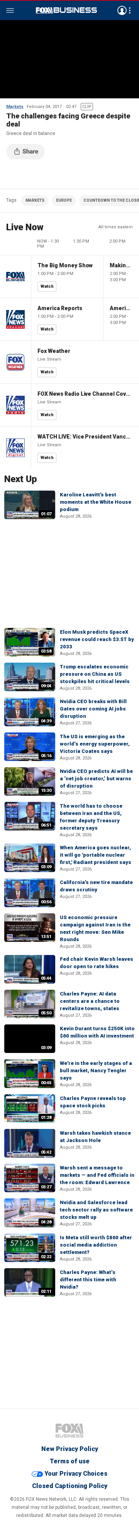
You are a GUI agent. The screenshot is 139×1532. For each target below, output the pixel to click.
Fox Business (66, 10)
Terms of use (70, 1461)
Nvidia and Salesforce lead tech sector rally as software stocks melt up (96, 1210)
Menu (10, 10)
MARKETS (34, 200)
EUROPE (64, 200)
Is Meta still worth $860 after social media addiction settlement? (96, 1245)
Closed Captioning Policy (69, 1486)
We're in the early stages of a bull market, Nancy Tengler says (96, 1070)
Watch (47, 286)
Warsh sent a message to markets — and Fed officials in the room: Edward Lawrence (97, 1175)
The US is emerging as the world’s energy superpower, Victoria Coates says (95, 744)
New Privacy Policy (69, 1449)
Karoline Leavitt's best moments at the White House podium (95, 502)
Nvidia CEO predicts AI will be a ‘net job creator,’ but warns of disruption (96, 778)
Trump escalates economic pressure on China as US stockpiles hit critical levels (95, 674)
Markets (15, 106)
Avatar (122, 10)
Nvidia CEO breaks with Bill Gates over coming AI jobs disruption (93, 709)
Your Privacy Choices (75, 1473)
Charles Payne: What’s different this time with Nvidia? (88, 1279)
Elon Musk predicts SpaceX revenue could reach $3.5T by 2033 (97, 639)
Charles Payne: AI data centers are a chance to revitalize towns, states (90, 1001)
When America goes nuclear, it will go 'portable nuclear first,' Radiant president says (95, 855)
